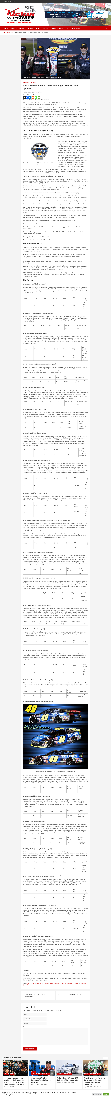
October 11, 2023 (27, 92)
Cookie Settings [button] (97, 1094)
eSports (30, 28)
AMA (37, 28)
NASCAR (12, 28)
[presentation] (104, 1058)
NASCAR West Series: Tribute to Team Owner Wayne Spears (38, 995)
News (91, 1073)
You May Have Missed (12, 1058)
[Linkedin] (30, 97)
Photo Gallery (41, 1073)
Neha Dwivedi (17, 1084)
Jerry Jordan (43, 1082)
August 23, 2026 (8, 1084)
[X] (24, 97)
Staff (67, 28)
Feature (45, 28)
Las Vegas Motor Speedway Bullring (61, 983)
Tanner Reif (83, 983)
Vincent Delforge (37, 92)
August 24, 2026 (61, 1086)
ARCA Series (26, 82)
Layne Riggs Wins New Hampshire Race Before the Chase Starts (14, 1080)
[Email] (39, 97)
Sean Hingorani (75, 983)
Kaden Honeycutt (30, 983)
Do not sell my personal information (14, 1096)
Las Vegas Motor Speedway (43, 983)
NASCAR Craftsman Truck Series (13, 1073)
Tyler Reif (25, 985)
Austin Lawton (98, 1086)
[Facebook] (27, 97)
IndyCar (22, 28)
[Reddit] (33, 97)
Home (6, 28)
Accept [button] (106, 1094)
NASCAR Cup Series (68, 1073)
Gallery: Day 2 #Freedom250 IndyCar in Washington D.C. (41, 1079)
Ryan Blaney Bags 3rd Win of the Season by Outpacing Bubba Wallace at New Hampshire (68, 1081)
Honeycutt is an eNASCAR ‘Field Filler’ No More (72, 995)
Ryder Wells (76, 28)
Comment (26, 1027)
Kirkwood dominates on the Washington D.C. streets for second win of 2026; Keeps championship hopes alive (94, 1081)
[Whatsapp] (36, 97)
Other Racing (56, 28)
